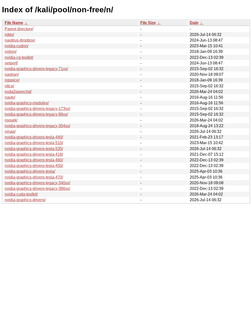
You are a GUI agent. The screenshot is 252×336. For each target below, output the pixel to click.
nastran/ (12, 74)
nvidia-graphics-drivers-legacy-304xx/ (37, 126)
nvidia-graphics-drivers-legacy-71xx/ (36, 69)
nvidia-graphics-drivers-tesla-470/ (34, 177)
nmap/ (10, 131)
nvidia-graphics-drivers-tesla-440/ (34, 137)
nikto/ (9, 34)
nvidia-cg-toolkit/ (19, 57)
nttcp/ (9, 86)
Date (194, 23)
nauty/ (10, 97)
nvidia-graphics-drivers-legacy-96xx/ (36, 114)
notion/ (10, 51)
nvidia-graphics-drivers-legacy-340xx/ (37, 183)
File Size (148, 23)
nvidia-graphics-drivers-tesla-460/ (34, 160)
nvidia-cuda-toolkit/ (21, 194)
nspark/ (11, 120)
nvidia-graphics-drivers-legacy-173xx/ (37, 109)
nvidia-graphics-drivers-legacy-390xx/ (37, 188)
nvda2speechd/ (18, 92)
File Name (14, 23)
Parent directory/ (19, 29)
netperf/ (11, 63)
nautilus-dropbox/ (20, 40)
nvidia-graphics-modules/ (27, 103)
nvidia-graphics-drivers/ (25, 200)
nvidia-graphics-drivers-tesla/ (30, 171)
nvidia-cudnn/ (16, 46)
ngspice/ (12, 80)
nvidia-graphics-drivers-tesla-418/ (34, 154)
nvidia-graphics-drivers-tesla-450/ (34, 166)
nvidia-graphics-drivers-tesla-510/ (34, 143)
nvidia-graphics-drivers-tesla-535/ (34, 149)
